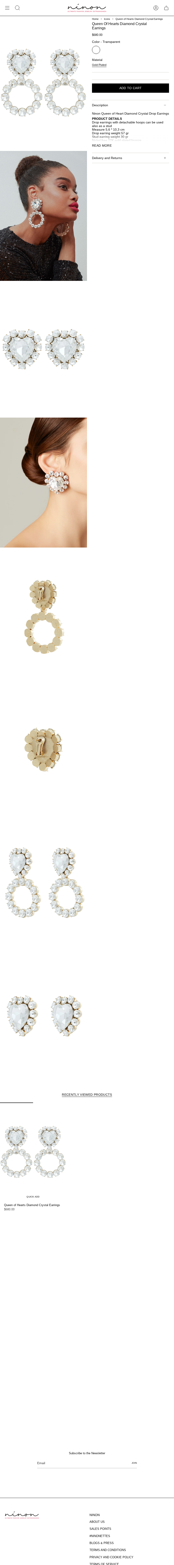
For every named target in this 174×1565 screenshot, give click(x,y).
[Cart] (166, 8)
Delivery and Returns (107, 158)
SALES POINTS (100, 1528)
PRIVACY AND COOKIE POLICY (111, 1557)
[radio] (96, 50)
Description (100, 105)
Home (95, 19)
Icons (107, 19)
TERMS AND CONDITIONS (107, 1550)
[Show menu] (7, 8)
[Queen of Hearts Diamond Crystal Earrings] (33, 1152)
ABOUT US (97, 1521)
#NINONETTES (99, 1536)
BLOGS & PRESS (101, 1543)
